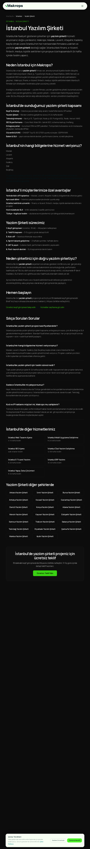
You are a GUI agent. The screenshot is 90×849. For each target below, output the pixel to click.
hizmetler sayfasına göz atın (52, 307)
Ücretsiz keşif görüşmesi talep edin (21, 307)
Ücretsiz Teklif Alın (45, 573)
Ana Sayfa (10, 16)
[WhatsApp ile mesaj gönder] (84, 833)
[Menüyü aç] (82, 6)
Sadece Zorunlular (58, 840)
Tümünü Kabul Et (74, 840)
